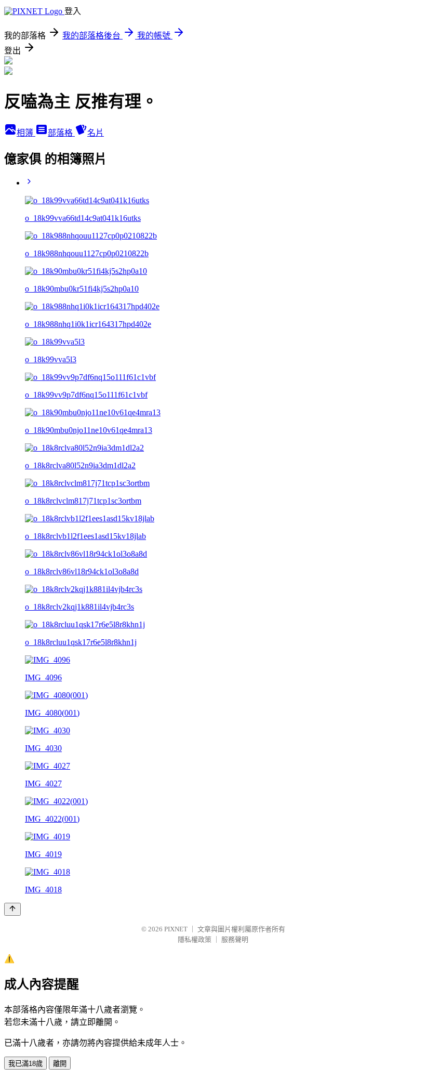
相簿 (26, 132)
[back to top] (12, 909)
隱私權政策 (194, 939)
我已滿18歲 (25, 1064)
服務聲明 (234, 939)
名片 (95, 132)
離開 (59, 1064)
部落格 (61, 132)
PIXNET (176, 929)
